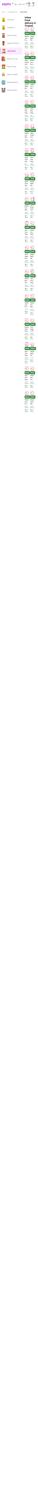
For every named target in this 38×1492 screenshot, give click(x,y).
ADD (25, 29)
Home (3, 12)
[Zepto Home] (6, 4)
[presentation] (6, 12)
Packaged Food (12, 12)
